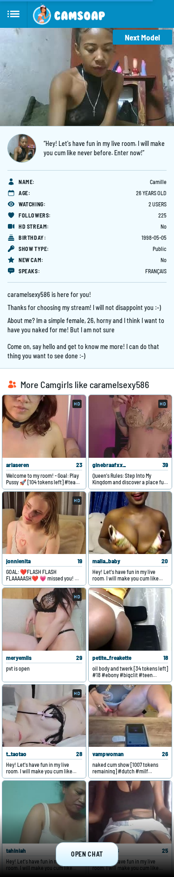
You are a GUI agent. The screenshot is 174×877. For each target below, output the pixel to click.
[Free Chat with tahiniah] (44, 812)
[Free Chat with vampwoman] (130, 716)
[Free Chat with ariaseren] (44, 426)
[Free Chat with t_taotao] (44, 716)
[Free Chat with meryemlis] (44, 619)
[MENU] (13, 14)
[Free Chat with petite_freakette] (130, 619)
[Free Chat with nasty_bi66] (130, 812)
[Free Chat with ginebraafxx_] (130, 426)
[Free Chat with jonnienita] (44, 523)
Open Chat (87, 854)
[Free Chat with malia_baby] (130, 523)
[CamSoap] (69, 14)
